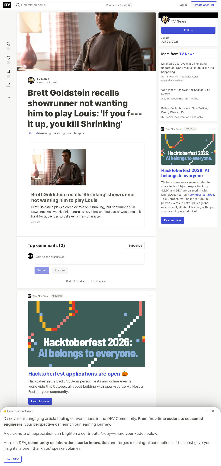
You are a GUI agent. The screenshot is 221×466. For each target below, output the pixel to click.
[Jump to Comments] (8, 59)
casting (59, 133)
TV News (43, 79)
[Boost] (8, 85)
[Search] (17, 5)
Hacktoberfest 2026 (201, 195)
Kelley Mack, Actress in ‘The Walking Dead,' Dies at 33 (185, 112)
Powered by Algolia (117, 5)
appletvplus (76, 133)
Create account (204, 5)
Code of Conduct (75, 281)
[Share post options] (8, 97)
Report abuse (98, 281)
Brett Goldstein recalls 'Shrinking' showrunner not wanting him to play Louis (83, 197)
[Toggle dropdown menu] (151, 296)
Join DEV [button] (13, 459)
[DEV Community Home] (7, 4)
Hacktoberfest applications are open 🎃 (78, 374)
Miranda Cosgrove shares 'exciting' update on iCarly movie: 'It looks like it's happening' (187, 72)
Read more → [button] (172, 220)
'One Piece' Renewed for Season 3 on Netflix (185, 94)
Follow (188, 30)
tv (31, 133)
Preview (60, 270)
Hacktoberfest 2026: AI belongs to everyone (185, 173)
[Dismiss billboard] (213, 411)
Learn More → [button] (40, 401)
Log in (183, 5)
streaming (43, 133)
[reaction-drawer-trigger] (8, 45)
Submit (42, 270)
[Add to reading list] (8, 73)
